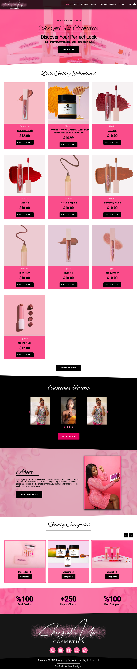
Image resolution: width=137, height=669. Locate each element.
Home (68, 4)
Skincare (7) (68, 572)
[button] (29, 411)
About (93, 4)
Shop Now (24, 576)
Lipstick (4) (112, 572)
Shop (76, 4)
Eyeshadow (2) (24, 572)
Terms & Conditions (108, 4)
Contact (122, 4)
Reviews (84, 4)
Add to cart (24, 142)
